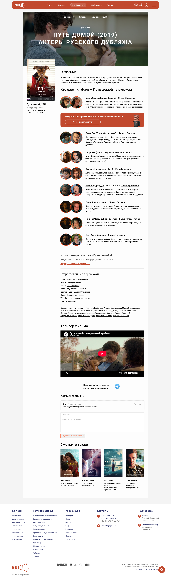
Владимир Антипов (68, 316)
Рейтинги (36, 553)
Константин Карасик (76, 295)
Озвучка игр (38, 536)
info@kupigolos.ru (109, 526)
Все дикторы (17, 516)
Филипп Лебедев (127, 133)
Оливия (89, 169)
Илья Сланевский (68, 310)
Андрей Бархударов (112, 308)
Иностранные (17, 536)
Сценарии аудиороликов (43, 519)
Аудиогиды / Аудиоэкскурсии (45, 533)
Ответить (137, 404)
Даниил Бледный (122, 313)
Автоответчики (39, 522)
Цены (67, 519)
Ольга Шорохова (126, 98)
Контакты (69, 536)
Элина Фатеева (83, 310)
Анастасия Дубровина (104, 313)
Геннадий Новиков (75, 282)
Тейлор (89, 219)
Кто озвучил (17, 539)
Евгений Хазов (130, 310)
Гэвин (88, 202)
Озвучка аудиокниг (41, 526)
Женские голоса (18, 522)
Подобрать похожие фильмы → (75, 264)
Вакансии (69, 529)
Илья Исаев (71, 301)
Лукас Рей (91, 133)
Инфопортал (96, 5)
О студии (69, 516)
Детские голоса (18, 526)
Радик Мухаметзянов (130, 219)
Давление (108, 480)
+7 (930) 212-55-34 (108, 518)
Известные (16, 529)
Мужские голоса (18, 519)
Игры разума (131, 480)
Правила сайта (71, 533)
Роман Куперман (116, 235)
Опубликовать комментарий (73, 436)
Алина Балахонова (121, 316)
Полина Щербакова (94, 308)
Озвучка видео (39, 529)
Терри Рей (91, 152)
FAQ (67, 526)
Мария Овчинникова (131, 308)
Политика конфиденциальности (147, 569)
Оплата (68, 522)
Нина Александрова (86, 316)
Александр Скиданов (113, 310)
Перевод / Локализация (43, 539)
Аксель (89, 185)
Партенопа (65, 480)
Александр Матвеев (85, 313)
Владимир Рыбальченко (77, 279)
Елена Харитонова (122, 152)
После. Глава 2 (88, 480)
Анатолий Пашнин (104, 316)
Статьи (110, 5)
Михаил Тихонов (117, 202)
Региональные (17, 533)
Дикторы (61, 5)
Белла (89, 98)
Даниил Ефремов (68, 313)
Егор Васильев (97, 310)
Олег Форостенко (130, 185)
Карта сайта (70, 539)
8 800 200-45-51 (108, 516)
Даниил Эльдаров (82, 292)
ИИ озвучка (38, 550)
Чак (87, 235)
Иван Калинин (73, 286)
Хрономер (37, 543)
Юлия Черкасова (82, 298)
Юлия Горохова (123, 169)
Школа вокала (39, 546)
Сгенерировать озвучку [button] (82, 122)
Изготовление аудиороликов (45, 516)
